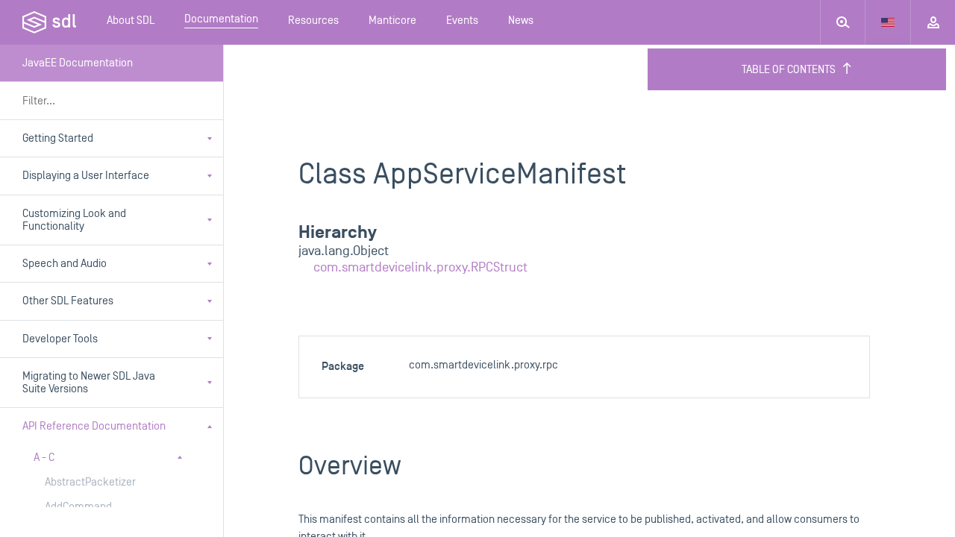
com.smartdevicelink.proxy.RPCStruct (420, 267)
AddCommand (78, 506)
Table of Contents (789, 69)
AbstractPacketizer (90, 482)
